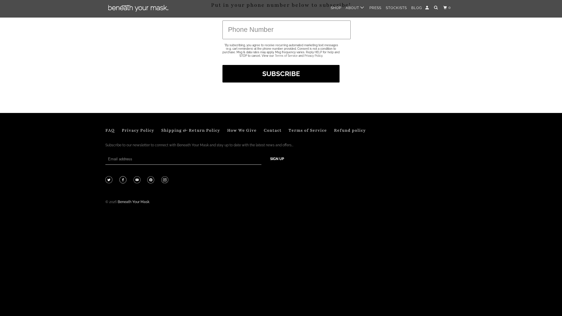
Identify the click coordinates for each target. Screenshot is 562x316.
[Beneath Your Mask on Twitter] (109, 180)
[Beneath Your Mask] (138, 8)
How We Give (242, 130)
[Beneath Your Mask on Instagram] (165, 180)
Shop (336, 8)
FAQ (110, 130)
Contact (273, 130)
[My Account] (427, 8)
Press (375, 8)
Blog (416, 8)
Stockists (396, 8)
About (353, 8)
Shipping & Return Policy (190, 130)
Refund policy (350, 130)
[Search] (436, 8)
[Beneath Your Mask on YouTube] (137, 180)
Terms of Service (286, 55)
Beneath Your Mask (133, 202)
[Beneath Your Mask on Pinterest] (151, 180)
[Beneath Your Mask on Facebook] (123, 180)
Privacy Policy (313, 55)
